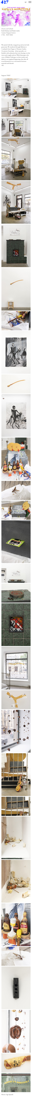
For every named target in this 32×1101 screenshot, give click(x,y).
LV (25, 2)
